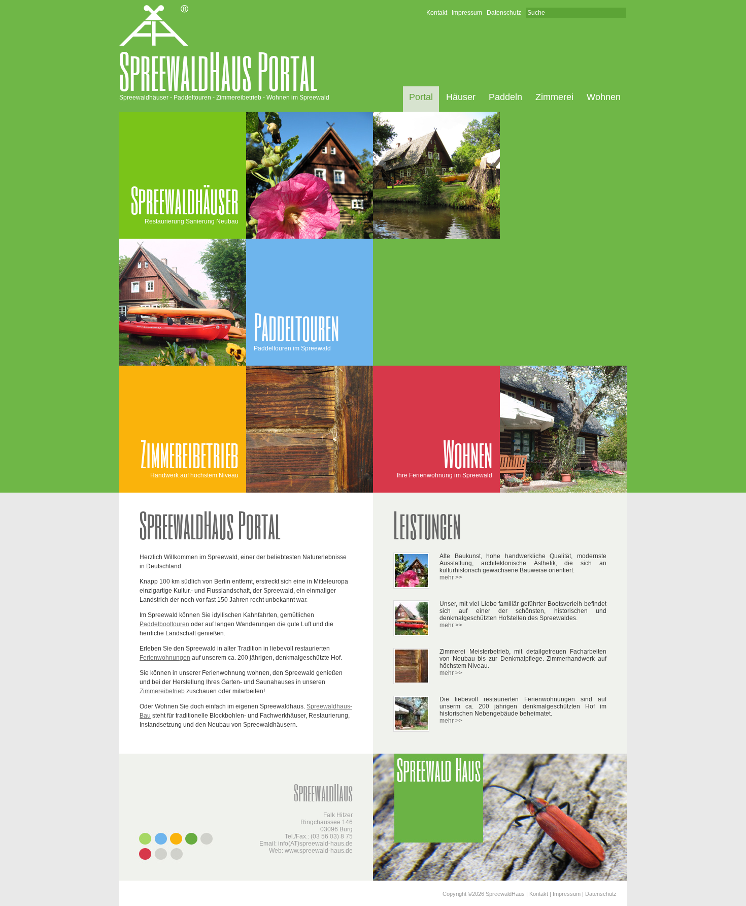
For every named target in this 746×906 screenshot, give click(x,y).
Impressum (467, 12)
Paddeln (505, 97)
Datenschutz (504, 12)
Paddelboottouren (164, 624)
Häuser (461, 97)
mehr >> (450, 577)
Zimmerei (554, 97)
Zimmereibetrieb (162, 691)
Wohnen (604, 97)
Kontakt (436, 12)
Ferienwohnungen (165, 657)
